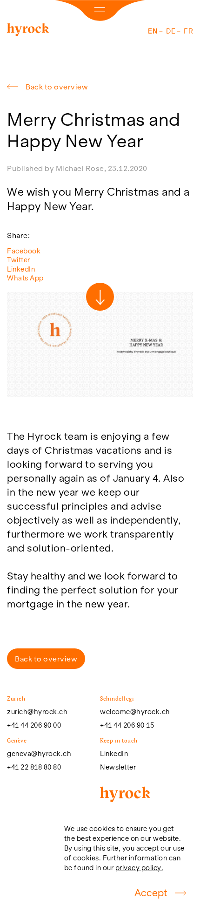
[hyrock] (28, 31)
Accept (150, 892)
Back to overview (57, 86)
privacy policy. (139, 867)
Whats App (25, 277)
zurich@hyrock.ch (37, 712)
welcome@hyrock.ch (135, 712)
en (153, 31)
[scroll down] (100, 297)
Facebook (23, 250)
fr (188, 31)
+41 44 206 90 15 (127, 725)
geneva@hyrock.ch (39, 753)
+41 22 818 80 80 (34, 767)
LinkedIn (21, 269)
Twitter (18, 259)
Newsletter (118, 767)
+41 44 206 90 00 (34, 725)
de (170, 31)
